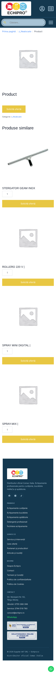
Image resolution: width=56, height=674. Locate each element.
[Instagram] (15, 495)
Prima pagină (9, 31)
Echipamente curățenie (17, 508)
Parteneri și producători (17, 548)
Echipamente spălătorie (17, 517)
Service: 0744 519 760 (17, 608)
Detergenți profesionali (17, 522)
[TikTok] (21, 495)
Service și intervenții (16, 539)
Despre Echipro (14, 566)
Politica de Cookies (15, 584)
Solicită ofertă (14, 109)
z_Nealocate (25, 31)
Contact (10, 570)
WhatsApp (12, 617)
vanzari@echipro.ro (15, 613)
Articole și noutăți (14, 553)
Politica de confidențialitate (19, 579)
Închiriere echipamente (17, 526)
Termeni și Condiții (15, 575)
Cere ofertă (12, 544)
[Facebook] (9, 495)
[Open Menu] (51, 22)
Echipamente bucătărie (17, 513)
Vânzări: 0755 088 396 (17, 604)
